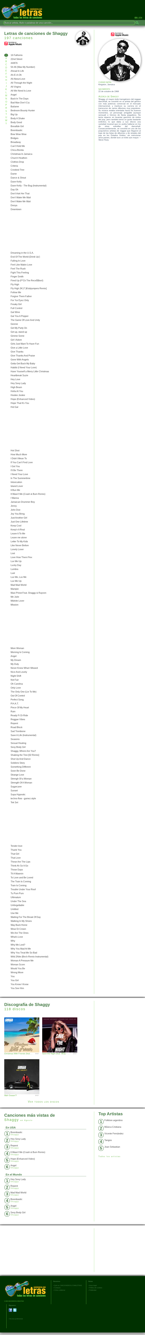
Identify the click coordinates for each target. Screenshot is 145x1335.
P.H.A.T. (15, 703)
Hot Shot (15, 450)
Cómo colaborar (59, 1290)
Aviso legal (93, 1285)
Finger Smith (17, 276)
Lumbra (14, 569)
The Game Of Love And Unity (25, 320)
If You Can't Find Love (22, 462)
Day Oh (14, 189)
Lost (13, 553)
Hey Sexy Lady (18, 383)
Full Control (16, 308)
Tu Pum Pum (17, 893)
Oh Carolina (17, 684)
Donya (14, 205)
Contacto (57, 1288)
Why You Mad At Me (21, 949)
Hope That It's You (20, 403)
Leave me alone (19, 537)
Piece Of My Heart (20, 707)
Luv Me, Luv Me (18, 577)
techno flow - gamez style (23, 798)
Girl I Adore (16, 340)
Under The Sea (18, 901)
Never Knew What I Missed (24, 668)
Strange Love (17, 775)
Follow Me (16, 292)
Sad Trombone (18, 731)
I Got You (15, 466)
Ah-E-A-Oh (16, 75)
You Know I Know (19, 984)
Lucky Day (16, 565)
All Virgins (16, 87)
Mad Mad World (18, 585)
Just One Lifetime (19, 522)
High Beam (16, 387)
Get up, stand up (19, 332)
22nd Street (16, 59)
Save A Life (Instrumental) (23, 735)
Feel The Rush (18, 268)
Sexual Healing (18, 743)
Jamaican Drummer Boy (23, 502)
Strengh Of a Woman (21, 779)
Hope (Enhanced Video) (23, 399)
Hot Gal (14, 407)
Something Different (21, 767)
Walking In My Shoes (21, 921)
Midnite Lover (17, 601)
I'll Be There (17, 470)
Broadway (16, 142)
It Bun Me (15, 490)
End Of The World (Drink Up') (25, 257)
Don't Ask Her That (20, 193)
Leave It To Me (18, 533)
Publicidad (92, 1290)
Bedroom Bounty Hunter (23, 110)
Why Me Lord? (18, 945)
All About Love (18, 79)
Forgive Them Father (21, 296)
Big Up (14, 114)
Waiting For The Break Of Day (26, 917)
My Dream (16, 660)
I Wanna (15, 498)
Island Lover (17, 486)
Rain (13, 711)
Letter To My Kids (19, 541)
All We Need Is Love (21, 91)
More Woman (17, 648)
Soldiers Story (18, 763)
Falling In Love (18, 261)
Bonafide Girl (17, 126)
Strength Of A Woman (21, 782)
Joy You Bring (18, 514)
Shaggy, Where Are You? (23, 751)
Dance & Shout (18, 178)
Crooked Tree (17, 170)
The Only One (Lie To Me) (23, 692)
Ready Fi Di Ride (19, 715)
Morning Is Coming (20, 652)
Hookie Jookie (18, 395)
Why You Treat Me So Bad (24, 952)
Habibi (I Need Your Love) (24, 367)
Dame (14, 174)
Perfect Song (17, 699)
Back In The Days (19, 98)
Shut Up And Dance (21, 759)
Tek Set (14, 802)
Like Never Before (20, 545)
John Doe (15, 510)
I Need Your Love (19, 474)
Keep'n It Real (18, 529)
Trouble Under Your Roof (23, 889)
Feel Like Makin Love (21, 264)
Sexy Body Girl (18, 747)
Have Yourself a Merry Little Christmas (30, 371)
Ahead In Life (17, 71)
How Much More (19, 454)
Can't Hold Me (18, 146)
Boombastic (17, 130)
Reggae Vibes (18, 719)
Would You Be (18, 968)
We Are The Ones (19, 933)
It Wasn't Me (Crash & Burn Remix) (28, 494)
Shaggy (11, 1120)
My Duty (15, 664)
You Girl (15, 980)
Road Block (16, 727)
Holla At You (17, 391)
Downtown (16, 209)
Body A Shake (18, 118)
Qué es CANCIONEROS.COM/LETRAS (68, 1285)
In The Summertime (20, 478)
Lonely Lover (17, 549)
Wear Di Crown (18, 929)
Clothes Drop (17, 162)
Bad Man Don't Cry (20, 102)
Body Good (16, 122)
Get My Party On (19, 328)
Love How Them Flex (21, 557)
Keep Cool (16, 525)
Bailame (15, 106)
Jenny (14, 506)
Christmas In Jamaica (21, 154)
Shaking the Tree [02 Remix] (25, 755)
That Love (16, 858)
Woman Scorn (18, 964)
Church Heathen (19, 158)
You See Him (17, 988)
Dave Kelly (16, 181)
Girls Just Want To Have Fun (25, 344)
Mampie (15, 589)
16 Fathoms (17, 55)
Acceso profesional (16, 1319)
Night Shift (16, 676)
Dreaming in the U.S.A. (22, 253)
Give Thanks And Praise (23, 355)
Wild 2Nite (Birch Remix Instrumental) (29, 956)
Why (13, 941)
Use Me (14, 913)
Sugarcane (16, 786)
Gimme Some (17, 336)
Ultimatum (16, 897)
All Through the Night (21, 83)
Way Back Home (19, 925)
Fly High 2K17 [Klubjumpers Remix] (29, 288)
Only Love (16, 688)
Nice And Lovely (19, 672)
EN (140, 18)
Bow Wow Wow (18, 134)
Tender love (16, 846)
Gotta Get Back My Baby (23, 363)
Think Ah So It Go (19, 865)
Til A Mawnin (17, 873)
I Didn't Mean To (19, 458)
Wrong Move (17, 972)
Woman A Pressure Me (22, 960)
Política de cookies (95, 1288)
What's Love (17, 937)
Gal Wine (15, 312)
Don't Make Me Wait (21, 201)
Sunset (14, 790)
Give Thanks (17, 351)
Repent (14, 723)
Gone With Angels (20, 359)
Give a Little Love (19, 348)
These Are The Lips (20, 862)
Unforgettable (17, 905)
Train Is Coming (18, 885)
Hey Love (15, 379)
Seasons (15, 739)
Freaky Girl (16, 304)
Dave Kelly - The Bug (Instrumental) (28, 185)
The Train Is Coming (21, 881)
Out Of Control (18, 695)
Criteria (14, 166)
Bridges (14, 138)
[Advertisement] (49, 231)
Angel (14, 94)
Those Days (17, 869)
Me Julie (15, 597)
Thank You (16, 850)
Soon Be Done (18, 771)
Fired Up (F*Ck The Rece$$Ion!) (27, 280)
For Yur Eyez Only (20, 300)
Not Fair (15, 680)
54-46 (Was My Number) (23, 67)
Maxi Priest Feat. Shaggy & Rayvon (28, 593)
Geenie (14, 324)
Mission (14, 605)
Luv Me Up (16, 561)
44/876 (14, 63)
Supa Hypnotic (18, 794)
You (13, 976)
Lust (13, 573)
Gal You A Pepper (19, 316)
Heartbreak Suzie (19, 375)
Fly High (15, 284)
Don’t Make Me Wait (21, 197)
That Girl (15, 854)
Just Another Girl (19, 518)
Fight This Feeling (20, 272)
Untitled (14, 909)
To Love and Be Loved (22, 877)
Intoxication (16, 482)
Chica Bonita (17, 150)
